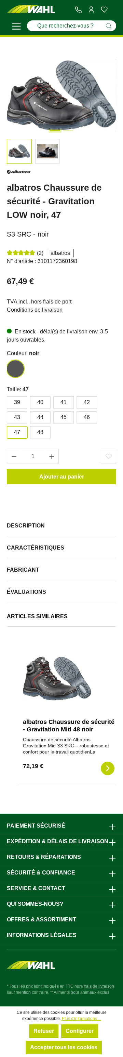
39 (17, 402)
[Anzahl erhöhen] (52, 456)
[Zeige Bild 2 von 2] (68, 130)
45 (63, 417)
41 (63, 402)
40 (40, 402)
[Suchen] (108, 25)
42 (87, 402)
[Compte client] (91, 9)
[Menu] (16, 27)
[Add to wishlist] (108, 456)
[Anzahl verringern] (14, 456)
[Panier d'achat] (113, 10)
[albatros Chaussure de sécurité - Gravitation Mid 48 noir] (57, 679)
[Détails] (107, 768)
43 (17, 417)
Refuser (43, 1031)
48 (40, 432)
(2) (40, 253)
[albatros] (19, 173)
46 (87, 417)
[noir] (15, 368)
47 (17, 432)
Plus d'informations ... (81, 1018)
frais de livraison (99, 986)
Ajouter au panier (61, 477)
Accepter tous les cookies (63, 1047)
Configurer (80, 1031)
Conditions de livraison (35, 310)
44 (40, 417)
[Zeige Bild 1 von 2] (55, 130)
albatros (60, 253)
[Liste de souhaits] (104, 9)
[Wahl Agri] (31, 9)
